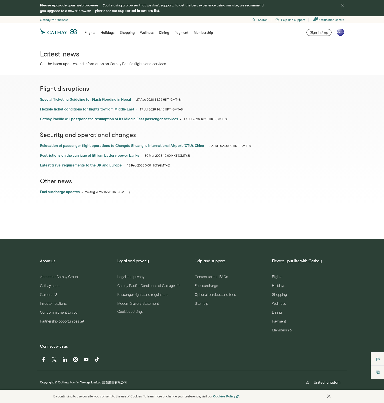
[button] (329, 396)
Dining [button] (164, 33)
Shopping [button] (127, 33)
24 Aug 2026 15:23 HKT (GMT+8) (107, 192)
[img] (342, 5)
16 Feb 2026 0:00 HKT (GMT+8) (148, 165)
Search (263, 20)
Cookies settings (130, 312)
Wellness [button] (147, 33)
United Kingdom (327, 382)
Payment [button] (181, 33)
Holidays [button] (107, 33)
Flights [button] (90, 33)
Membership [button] (203, 33)
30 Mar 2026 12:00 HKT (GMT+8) (167, 155)
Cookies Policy (224, 396)
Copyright (47, 382)
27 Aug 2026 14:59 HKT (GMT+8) (159, 99)
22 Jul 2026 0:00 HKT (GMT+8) (230, 146)
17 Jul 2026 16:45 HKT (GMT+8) (162, 109)
